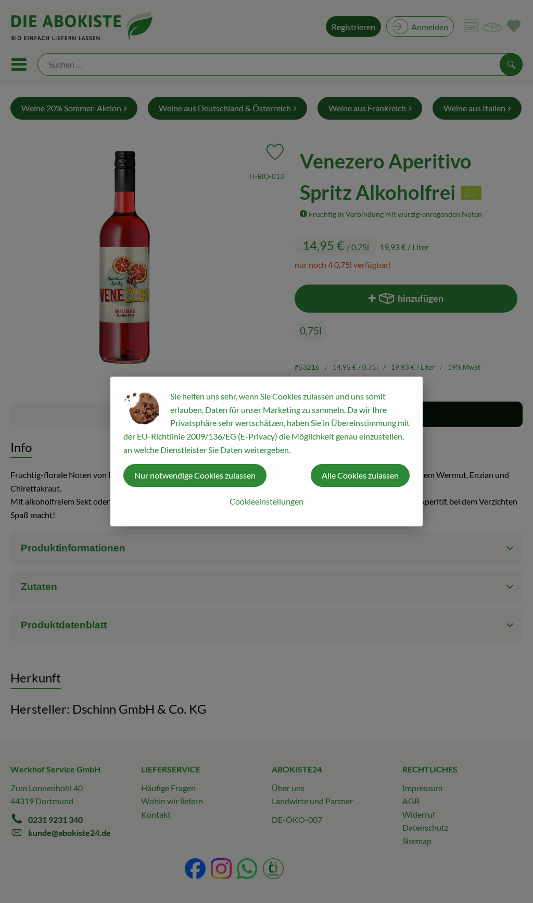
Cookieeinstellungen (266, 501)
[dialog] (266, 451)
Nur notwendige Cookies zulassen (195, 475)
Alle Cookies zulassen (360, 475)
